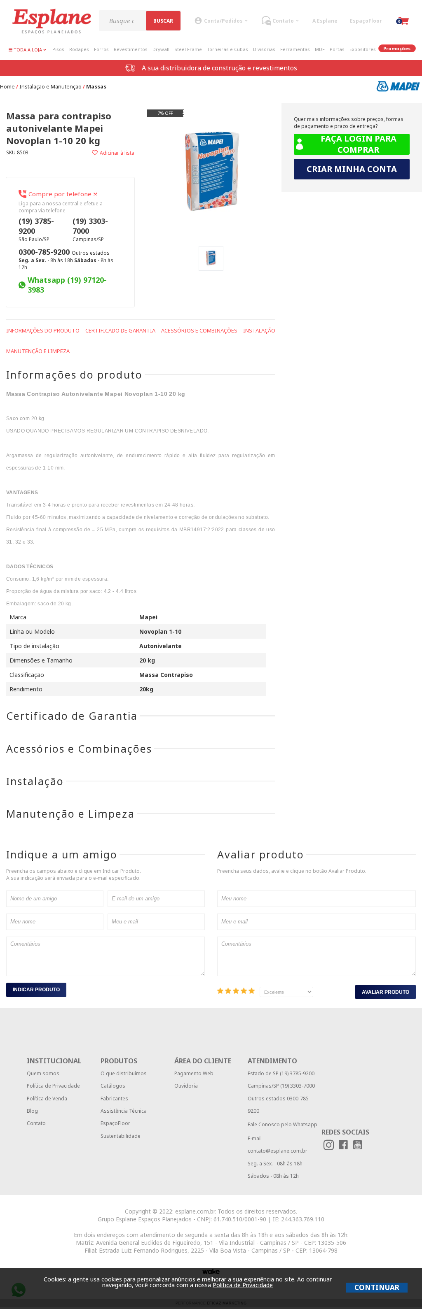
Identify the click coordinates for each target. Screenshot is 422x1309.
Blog (32, 1110)
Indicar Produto (36, 990)
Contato (36, 1123)
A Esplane (325, 20)
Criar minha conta (352, 168)
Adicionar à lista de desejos (102, 152)
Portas (337, 49)
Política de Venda (47, 1098)
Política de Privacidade (53, 1085)
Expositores (362, 49)
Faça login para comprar (358, 144)
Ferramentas (295, 49)
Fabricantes (114, 1098)
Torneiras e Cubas (227, 49)
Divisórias (264, 49)
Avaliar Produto (385, 992)
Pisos (58, 49)
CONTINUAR (376, 1287)
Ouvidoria (186, 1085)
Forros (101, 49)
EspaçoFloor (366, 20)
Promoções (396, 48)
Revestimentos (131, 49)
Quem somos (43, 1073)
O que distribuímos (124, 1073)
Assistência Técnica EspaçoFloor (124, 1117)
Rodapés (79, 49)
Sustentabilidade (121, 1135)
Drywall (160, 49)
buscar (163, 20)
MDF (320, 49)
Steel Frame (188, 49)
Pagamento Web (193, 1073)
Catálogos (113, 1085)
